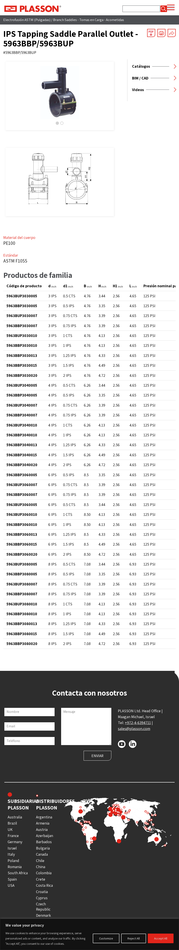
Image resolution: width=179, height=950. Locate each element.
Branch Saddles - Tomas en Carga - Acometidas (88, 19)
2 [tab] (62, 123)
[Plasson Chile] (32, 8)
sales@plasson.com (134, 728)
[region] (89, 934)
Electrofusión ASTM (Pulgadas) (26, 19)
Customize (106, 938)
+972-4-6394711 (138, 722)
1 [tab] (57, 123)
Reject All (133, 938)
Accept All (160, 938)
